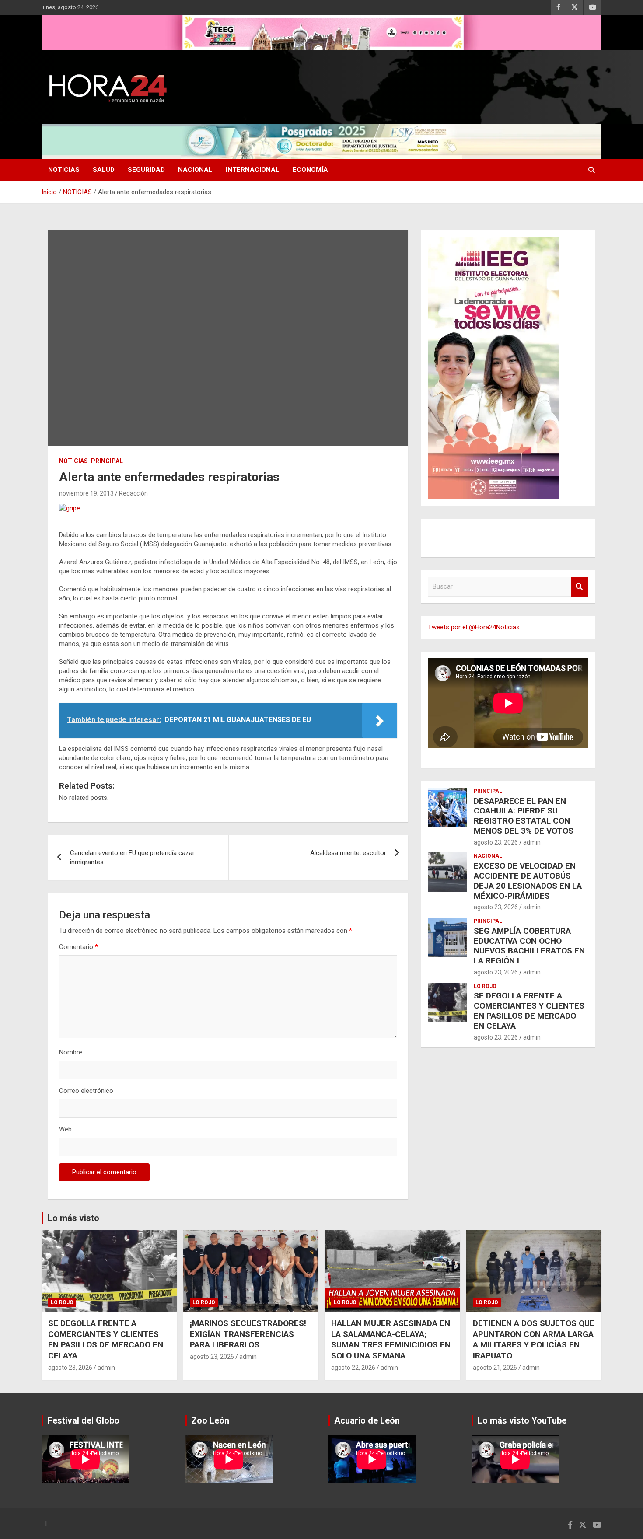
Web (65, 1129)
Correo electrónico (86, 1091)
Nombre (70, 1052)
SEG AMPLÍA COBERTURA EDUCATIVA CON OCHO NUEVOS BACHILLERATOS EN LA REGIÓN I (529, 946)
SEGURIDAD (146, 170)
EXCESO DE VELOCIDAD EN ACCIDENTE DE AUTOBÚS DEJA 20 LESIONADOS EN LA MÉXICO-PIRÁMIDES (528, 880)
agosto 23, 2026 (496, 842)
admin (532, 842)
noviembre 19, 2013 (86, 493)
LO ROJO (485, 986)
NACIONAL (195, 170)
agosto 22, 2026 (353, 1367)
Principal (107, 460)
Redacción (133, 493)
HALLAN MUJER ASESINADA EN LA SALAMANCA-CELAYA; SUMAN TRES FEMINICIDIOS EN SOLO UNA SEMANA (391, 1339)
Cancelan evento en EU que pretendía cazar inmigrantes (132, 857)
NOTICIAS (64, 170)
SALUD (104, 170)
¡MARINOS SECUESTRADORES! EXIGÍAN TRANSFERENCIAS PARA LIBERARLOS (248, 1334)
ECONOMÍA (310, 170)
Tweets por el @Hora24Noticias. (474, 627)
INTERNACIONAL (253, 170)
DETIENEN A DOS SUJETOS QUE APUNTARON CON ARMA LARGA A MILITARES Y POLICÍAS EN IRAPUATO (533, 1339)
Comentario (78, 947)
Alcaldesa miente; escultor (348, 853)
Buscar (579, 587)
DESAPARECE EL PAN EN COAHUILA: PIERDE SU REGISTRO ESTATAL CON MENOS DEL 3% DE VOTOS (523, 816)
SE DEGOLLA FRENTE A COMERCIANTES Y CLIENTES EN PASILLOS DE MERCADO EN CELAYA (529, 1010)
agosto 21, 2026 (495, 1367)
